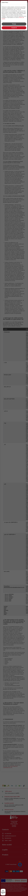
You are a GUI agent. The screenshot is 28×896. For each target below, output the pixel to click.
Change (14, 24)
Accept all (14, 27)
